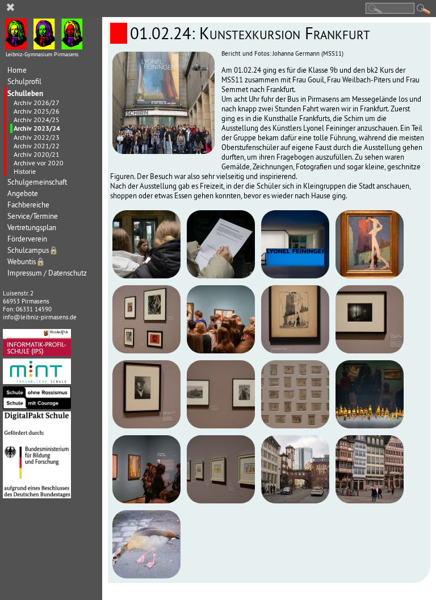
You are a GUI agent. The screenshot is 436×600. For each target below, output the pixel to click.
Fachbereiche (28, 205)
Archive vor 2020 (39, 163)
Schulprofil (24, 81)
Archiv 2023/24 (37, 128)
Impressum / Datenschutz (47, 273)
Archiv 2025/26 (37, 111)
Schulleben (25, 93)
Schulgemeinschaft (37, 182)
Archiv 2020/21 (37, 154)
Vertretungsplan (31, 227)
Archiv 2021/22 (37, 145)
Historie (25, 171)
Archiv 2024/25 (37, 119)
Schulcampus (32, 250)
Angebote (22, 193)
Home (17, 70)
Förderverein (27, 239)
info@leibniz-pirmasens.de (40, 317)
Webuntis (26, 261)
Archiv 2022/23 (37, 137)
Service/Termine (32, 216)
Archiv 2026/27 (37, 102)
